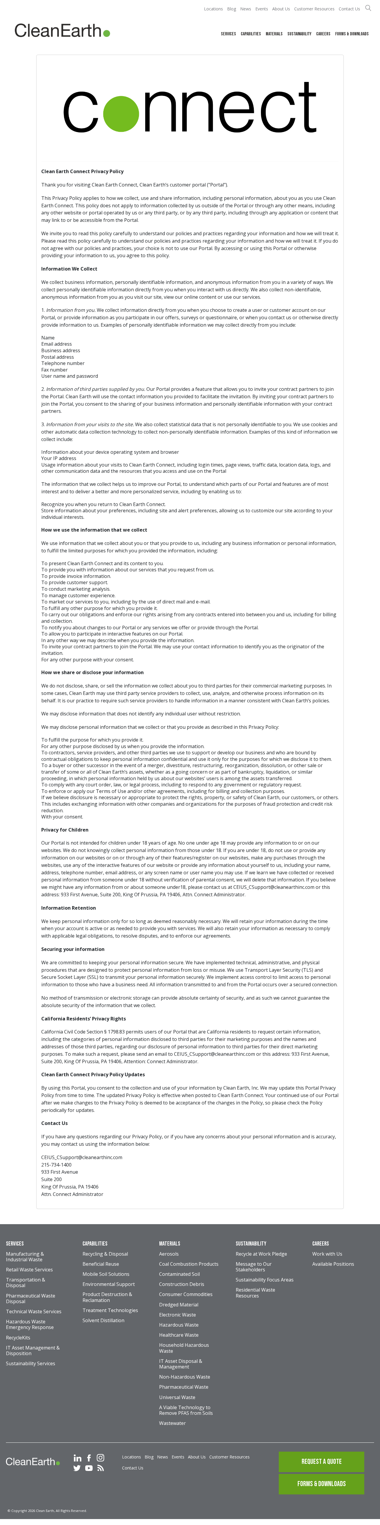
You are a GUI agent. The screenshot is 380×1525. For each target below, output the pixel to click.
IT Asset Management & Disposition (33, 1351)
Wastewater (172, 1423)
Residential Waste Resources (255, 1293)
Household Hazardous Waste (184, 1348)
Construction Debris (181, 1284)
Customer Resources (314, 9)
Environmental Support (109, 1284)
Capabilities (251, 34)
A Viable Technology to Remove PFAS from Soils (186, 1410)
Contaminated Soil (179, 1274)
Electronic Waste (177, 1315)
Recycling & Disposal (105, 1254)
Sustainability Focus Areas (265, 1280)
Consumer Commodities (186, 1295)
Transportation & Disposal (25, 1283)
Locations (213, 9)
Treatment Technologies (110, 1311)
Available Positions (333, 1264)
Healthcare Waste (179, 1335)
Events (261, 9)
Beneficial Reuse (101, 1264)
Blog (231, 9)
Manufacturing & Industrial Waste (25, 1257)
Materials (274, 34)
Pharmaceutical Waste (183, 1387)
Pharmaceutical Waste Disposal (30, 1299)
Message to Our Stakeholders (254, 1267)
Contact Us (349, 9)
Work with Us (327, 1254)
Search (368, 8)
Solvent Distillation (103, 1321)
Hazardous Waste (179, 1325)
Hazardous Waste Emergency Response (30, 1324)
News (245, 9)
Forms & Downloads (352, 34)
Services (228, 34)
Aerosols (169, 1254)
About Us (281, 9)
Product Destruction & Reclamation (107, 1297)
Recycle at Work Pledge (261, 1254)
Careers (323, 34)
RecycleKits (18, 1338)
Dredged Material (178, 1305)
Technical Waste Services (33, 1312)
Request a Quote (322, 1461)
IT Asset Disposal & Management (180, 1364)
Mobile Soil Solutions (106, 1274)
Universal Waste (177, 1398)
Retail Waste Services (29, 1270)
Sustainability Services (30, 1364)
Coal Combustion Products (188, 1264)
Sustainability (299, 34)
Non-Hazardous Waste (184, 1377)
